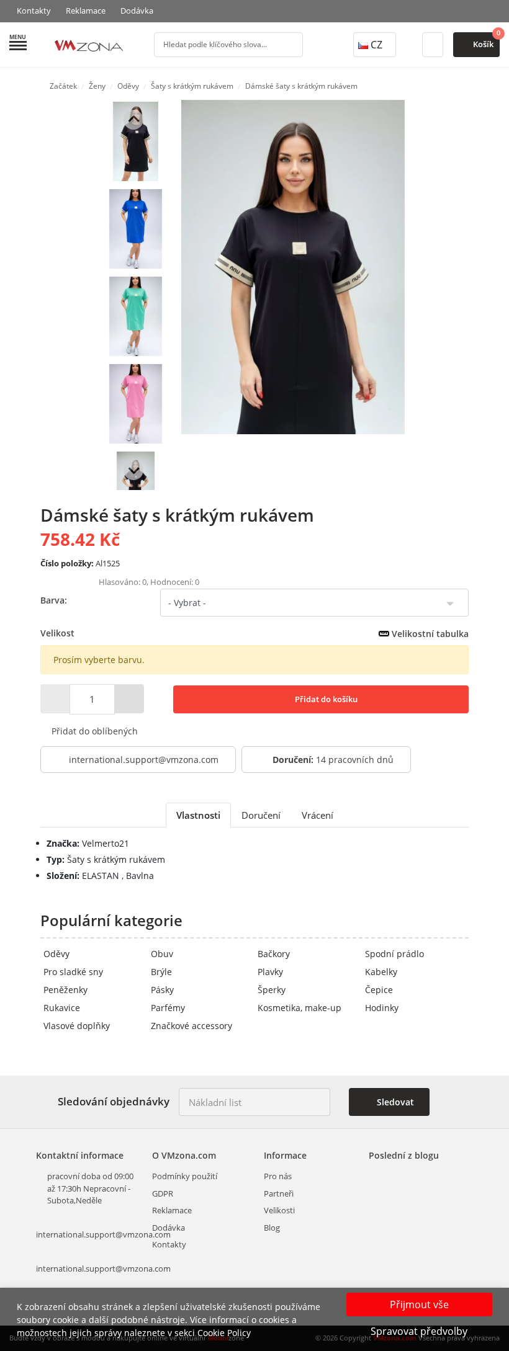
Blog (272, 1227)
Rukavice (61, 1008)
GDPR (162, 1193)
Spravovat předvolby (419, 1331)
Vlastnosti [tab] (198, 815)
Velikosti (279, 1210)
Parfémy (168, 1008)
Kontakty (34, 10)
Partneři (279, 1193)
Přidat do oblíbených (93, 731)
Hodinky (382, 1008)
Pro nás (278, 1176)
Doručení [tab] (261, 815)
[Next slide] (133, 470)
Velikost (254, 633)
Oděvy (56, 954)
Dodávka (136, 10)
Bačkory (274, 954)
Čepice (379, 990)
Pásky (162, 990)
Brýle (161, 972)
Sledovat (394, 1102)
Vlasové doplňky (76, 1026)
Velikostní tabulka (429, 634)
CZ (376, 44)
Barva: (53, 600)
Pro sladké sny (73, 972)
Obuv (162, 954)
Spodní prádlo (394, 954)
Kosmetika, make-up (299, 1008)
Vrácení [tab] (317, 815)
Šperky (272, 990)
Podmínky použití (184, 1176)
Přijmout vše (419, 1304)
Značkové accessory (191, 1026)
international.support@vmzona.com (143, 759)
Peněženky (65, 990)
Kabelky (381, 972)
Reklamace (86, 10)
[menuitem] (136, 141)
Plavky (270, 972)
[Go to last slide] (133, 120)
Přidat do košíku (325, 699)
